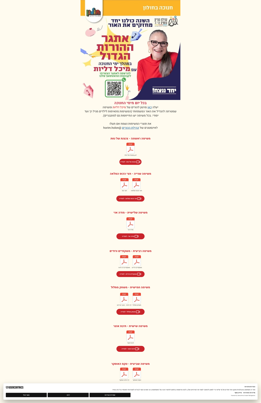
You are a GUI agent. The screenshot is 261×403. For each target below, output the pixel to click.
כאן (150, 107)
